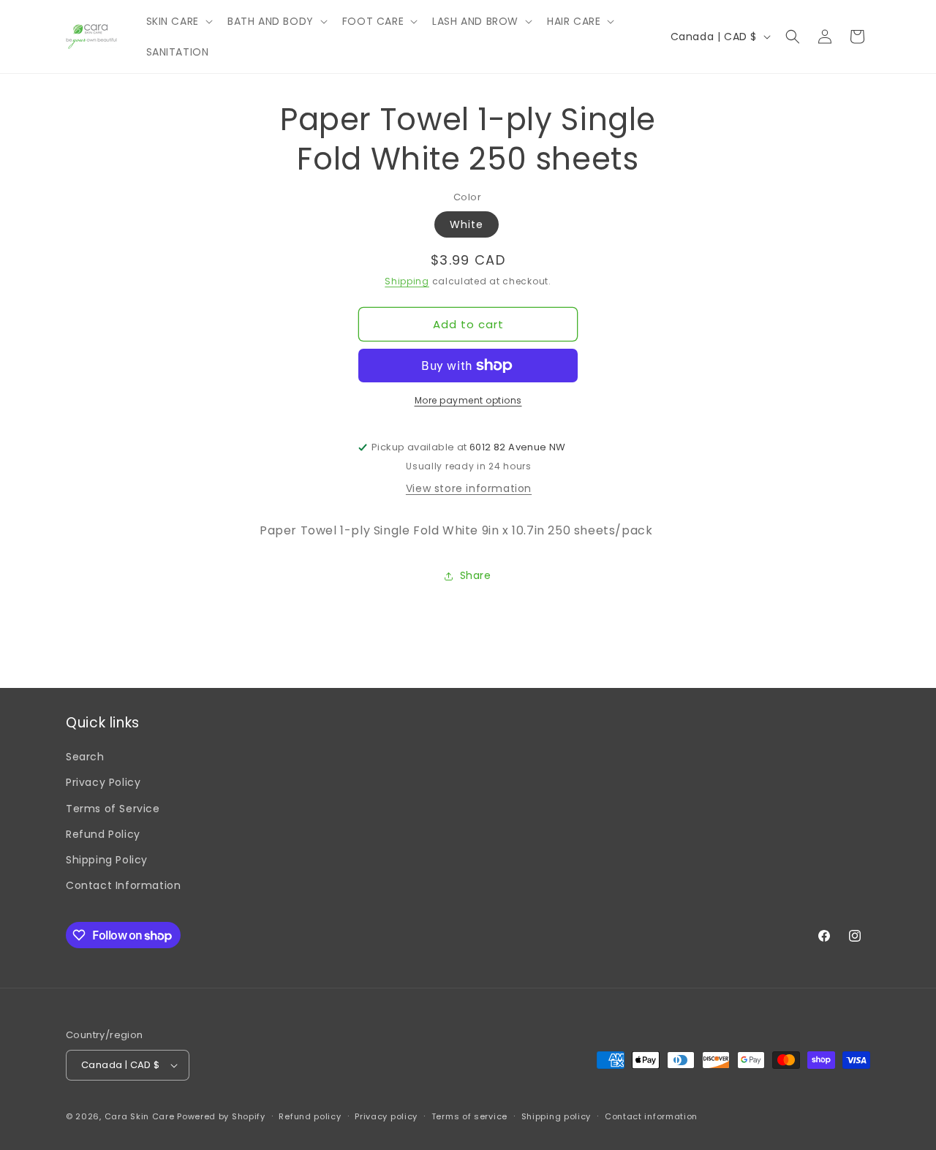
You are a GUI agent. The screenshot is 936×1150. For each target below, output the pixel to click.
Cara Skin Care (140, 1116)
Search (85, 756)
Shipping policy (556, 1116)
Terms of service (469, 1116)
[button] (178, 21)
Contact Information (123, 885)
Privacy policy (386, 1116)
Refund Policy (103, 834)
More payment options (468, 400)
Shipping (407, 281)
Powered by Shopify (221, 1116)
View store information (469, 488)
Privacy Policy (103, 782)
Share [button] (475, 575)
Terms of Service (113, 808)
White (466, 224)
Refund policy (310, 1116)
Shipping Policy (107, 859)
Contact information (651, 1116)
